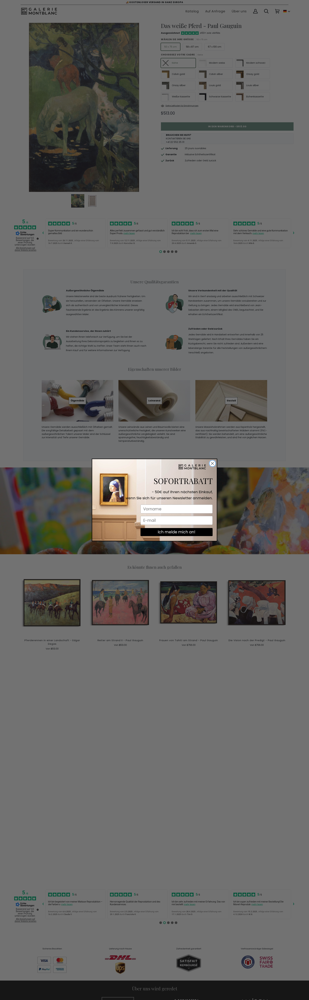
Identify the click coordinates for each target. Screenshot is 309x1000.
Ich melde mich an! (176, 532)
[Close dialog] (212, 463)
